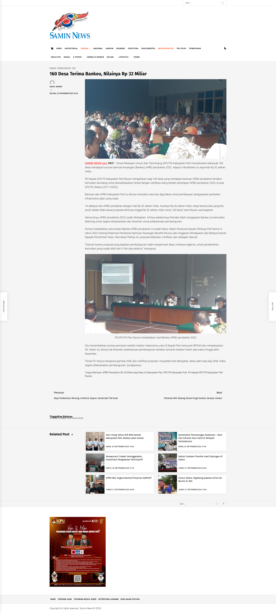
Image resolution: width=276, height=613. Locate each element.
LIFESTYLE (124, 57)
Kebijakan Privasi (130, 599)
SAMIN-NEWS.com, (96, 163)
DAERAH (84, 48)
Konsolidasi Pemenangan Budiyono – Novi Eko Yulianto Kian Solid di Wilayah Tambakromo (200, 438)
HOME (59, 48)
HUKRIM (109, 48)
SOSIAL (67, 57)
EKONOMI (120, 48)
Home (53, 599)
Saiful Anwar (56, 87)
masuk (63, 418)
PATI (74, 68)
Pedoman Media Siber (85, 599)
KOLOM (110, 57)
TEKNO (137, 57)
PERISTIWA (133, 48)
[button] (225, 48)
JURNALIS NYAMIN (95, 57)
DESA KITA (56, 57)
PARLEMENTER (148, 48)
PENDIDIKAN (195, 48)
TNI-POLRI (181, 48)
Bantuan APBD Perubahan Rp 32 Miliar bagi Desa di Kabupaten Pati (127, 372)
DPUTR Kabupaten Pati (175, 372)
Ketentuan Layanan (108, 599)
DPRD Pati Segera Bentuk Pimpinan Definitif (129, 478)
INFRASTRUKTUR (166, 48)
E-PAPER (77, 57)
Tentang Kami (65, 599)
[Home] (52, 48)
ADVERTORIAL (71, 48)
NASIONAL (98, 48)
